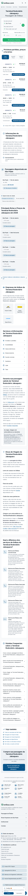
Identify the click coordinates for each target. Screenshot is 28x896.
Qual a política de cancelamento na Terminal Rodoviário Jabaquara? (12, 705)
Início (4, 7)
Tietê (14, 526)
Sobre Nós (3, 857)
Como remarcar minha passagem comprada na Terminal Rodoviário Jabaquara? (12, 699)
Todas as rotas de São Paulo (8, 201)
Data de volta (19, 32)
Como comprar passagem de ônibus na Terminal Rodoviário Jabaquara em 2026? (13, 654)
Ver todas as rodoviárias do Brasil (13, 741)
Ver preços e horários (14, 40)
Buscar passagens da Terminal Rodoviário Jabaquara (13, 767)
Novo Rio (18, 526)
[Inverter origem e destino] (23, 25)
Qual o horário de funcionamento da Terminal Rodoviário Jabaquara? (13, 661)
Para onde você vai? (8, 26)
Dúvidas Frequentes (12, 425)
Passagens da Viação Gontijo (12, 734)
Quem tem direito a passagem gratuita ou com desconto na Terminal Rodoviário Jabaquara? (13, 712)
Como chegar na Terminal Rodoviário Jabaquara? (13, 673)
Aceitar (8, 893)
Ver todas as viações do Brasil (12, 744)
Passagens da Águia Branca (11, 739)
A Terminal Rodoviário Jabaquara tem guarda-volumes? (13, 679)
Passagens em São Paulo (7, 198)
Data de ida (5, 32)
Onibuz (5, 394)
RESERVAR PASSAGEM (18, 74)
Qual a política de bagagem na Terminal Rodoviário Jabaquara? (12, 719)
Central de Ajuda (5, 849)
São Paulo (15, 7)
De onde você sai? (8, 21)
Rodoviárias (8, 7)
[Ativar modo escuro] (22, 3)
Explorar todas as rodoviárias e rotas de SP (14, 278)
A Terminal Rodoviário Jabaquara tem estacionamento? (13, 667)
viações (18, 490)
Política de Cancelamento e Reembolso (10, 855)
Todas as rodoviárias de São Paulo (13, 732)
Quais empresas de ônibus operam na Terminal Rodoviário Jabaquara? (13, 684)
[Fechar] (23, 887)
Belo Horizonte (12, 528)
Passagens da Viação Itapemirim (12, 737)
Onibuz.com (11, 402)
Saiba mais (6, 891)
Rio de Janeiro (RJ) (20, 198)
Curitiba (5, 528)
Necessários (19, 893)
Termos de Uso (4, 851)
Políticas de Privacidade (7, 853)
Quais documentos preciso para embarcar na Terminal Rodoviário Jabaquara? (12, 691)
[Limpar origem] (20, 23)
